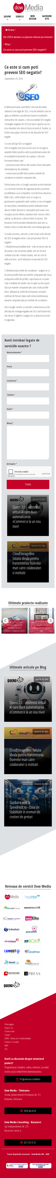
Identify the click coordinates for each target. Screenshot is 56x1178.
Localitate (12, 380)
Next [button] (50, 621)
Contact (7, 1034)
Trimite (28, 484)
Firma (9, 366)
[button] (28, 1079)
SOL (5, 1049)
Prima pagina (9, 1024)
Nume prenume (14, 352)
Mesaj (10, 423)
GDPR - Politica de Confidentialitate (17, 1038)
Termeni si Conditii (11, 1041)
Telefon (11, 394)
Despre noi (8, 1027)
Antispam (12, 463)
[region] (28, 621)
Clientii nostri (9, 1031)
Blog (7, 44)
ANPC (6, 1045)
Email (10, 409)
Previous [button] (6, 621)
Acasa (11, 29)
